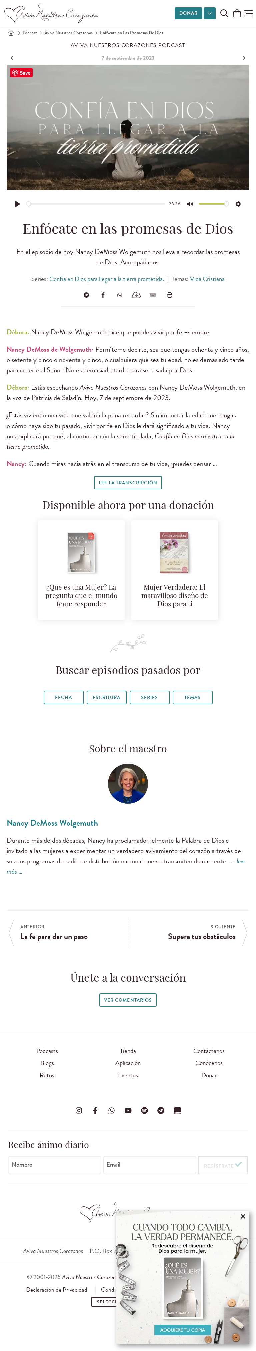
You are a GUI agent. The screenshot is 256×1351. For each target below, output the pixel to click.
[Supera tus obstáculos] (243, 58)
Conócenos (209, 1063)
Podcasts (47, 1051)
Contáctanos (209, 1051)
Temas (192, 697)
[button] (248, 13)
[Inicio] (11, 33)
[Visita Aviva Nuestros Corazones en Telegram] (161, 1110)
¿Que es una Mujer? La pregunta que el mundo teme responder (81, 596)
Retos (47, 1075)
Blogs (47, 1063)
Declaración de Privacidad (56, 1289)
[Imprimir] (169, 295)
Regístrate (219, 1166)
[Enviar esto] (153, 295)
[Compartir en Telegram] (86, 295)
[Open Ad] (182, 1277)
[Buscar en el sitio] (224, 13)
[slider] (95, 204)
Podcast (30, 32)
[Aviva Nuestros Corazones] (51, 13)
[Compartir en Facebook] (103, 295)
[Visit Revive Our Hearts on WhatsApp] (111, 1110)
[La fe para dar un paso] (12, 58)
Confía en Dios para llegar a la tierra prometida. (106, 279)
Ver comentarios (128, 1000)
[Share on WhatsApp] (119, 295)
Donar (188, 13)
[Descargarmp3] (136, 295)
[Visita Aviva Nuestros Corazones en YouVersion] (177, 1110)
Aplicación (128, 1063)
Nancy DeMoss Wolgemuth (52, 823)
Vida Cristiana (207, 279)
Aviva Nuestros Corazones (68, 32)
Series (149, 697)
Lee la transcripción (128, 482)
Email (113, 1164)
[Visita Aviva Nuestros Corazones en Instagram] (78, 1110)
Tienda (128, 1051)
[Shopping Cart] (237, 13)
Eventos (128, 1075)
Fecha (63, 697)
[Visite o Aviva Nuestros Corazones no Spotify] (144, 1110)
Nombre (21, 1164)
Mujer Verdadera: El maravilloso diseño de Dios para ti (174, 596)
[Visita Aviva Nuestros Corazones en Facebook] (95, 1110)
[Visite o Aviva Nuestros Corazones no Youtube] (128, 1110)
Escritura (106, 697)
